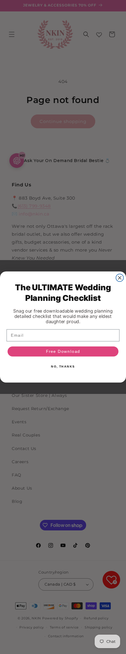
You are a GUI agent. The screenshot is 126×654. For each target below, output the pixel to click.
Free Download (63, 351)
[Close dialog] (120, 278)
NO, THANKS (63, 366)
